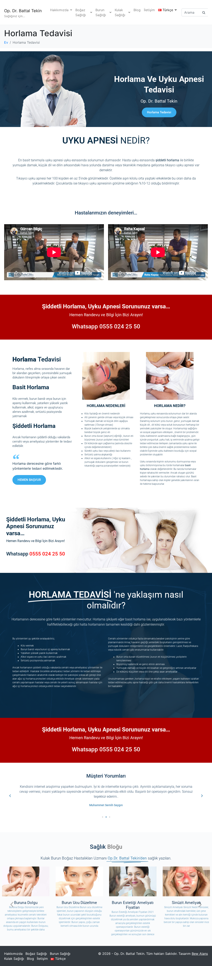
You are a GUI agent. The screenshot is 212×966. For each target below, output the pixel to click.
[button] (10, 795)
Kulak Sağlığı (120, 12)
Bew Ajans (200, 954)
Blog (137, 10)
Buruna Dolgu (25, 902)
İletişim (149, 10)
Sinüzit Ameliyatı (186, 902)
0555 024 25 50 (119, 326)
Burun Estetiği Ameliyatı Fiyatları (133, 905)
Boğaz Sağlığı (80, 12)
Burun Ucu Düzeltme (79, 902)
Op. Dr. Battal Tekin (23, 10)
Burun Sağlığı (100, 12)
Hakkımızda (59, 10)
